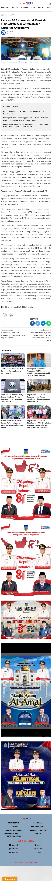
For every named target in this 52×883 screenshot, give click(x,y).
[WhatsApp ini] (48, 323)
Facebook (15, 845)
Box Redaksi (38, 823)
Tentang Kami (13, 823)
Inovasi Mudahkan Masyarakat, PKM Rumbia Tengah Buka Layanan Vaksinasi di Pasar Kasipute (40, 335)
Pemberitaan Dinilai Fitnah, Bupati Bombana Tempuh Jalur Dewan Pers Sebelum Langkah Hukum (12, 398)
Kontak (38, 834)
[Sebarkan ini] (32, 323)
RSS (39, 852)
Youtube (14, 852)
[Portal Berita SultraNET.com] (25, 3)
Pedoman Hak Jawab (38, 830)
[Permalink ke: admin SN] (3, 32)
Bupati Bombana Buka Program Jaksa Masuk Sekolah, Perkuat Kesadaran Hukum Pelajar (38, 398)
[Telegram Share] (43, 323)
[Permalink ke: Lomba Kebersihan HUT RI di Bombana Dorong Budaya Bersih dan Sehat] (13, 360)
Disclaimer (13, 827)
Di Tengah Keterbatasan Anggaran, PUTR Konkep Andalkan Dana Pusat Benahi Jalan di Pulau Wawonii (38, 372)
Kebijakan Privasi (38, 827)
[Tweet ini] (37, 323)
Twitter (39, 845)
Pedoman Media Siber (13, 830)
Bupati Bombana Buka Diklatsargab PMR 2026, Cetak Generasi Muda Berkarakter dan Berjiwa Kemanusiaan (39, 424)
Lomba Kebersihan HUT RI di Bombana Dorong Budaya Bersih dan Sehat (12, 371)
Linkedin (39, 849)
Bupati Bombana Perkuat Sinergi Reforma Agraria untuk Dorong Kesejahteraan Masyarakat (12, 424)
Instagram (14, 849)
